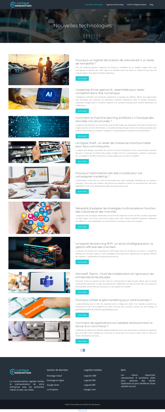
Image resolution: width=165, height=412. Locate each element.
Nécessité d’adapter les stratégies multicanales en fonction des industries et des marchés (116, 210)
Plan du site (82, 410)
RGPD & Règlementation (136, 4)
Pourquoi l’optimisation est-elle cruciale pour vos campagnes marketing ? (109, 174)
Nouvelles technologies (94, 4)
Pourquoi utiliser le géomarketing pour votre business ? (114, 300)
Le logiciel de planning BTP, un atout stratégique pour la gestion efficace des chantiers (114, 245)
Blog (151, 4)
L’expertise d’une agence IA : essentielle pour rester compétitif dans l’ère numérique (110, 91)
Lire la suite (82, 78)
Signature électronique (115, 4)
